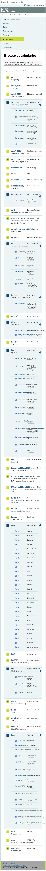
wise (13, 840)
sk (18, 643)
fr (18, 580)
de (18, 553)
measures (21, 379)
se (18, 634)
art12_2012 (16, 86)
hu (19, 585)
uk (18, 647)
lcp (12, 669)
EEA (12, 2)
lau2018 (14, 660)
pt (18, 625)
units (19, 451)
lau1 (13, 525)
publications (16, 718)
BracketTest (22, 745)
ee (18, 562)
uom (13, 832)
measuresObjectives (22, 400)
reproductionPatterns (22, 421)
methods (21, 131)
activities (21, 110)
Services (6, 43)
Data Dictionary (20, 14)
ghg (13, 322)
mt (19, 611)
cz (18, 549)
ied (12, 460)
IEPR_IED (15, 498)
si (18, 638)
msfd (13, 701)
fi (18, 576)
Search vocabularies (13, 71)
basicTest (21, 741)
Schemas (6, 35)
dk (18, 558)
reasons (20, 138)
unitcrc (20, 284)
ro (18, 629)
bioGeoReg (22, 358)
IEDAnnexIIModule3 (18, 476)
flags (19, 258)
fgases (14, 295)
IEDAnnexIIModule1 (18, 468)
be (18, 536)
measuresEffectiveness (22, 385)
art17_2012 (16, 151)
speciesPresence (22, 437)
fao (12, 244)
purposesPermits (22, 413)
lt (18, 598)
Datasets (6, 23)
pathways (21, 407)
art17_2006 (16, 102)
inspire (14, 509)
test (13, 735)
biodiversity (16, 168)
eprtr (13, 210)
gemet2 (14, 316)
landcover (15, 517)
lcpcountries (22, 677)
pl (18, 620)
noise (13, 710)
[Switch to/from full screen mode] (32, 5)
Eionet (12, 14)
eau (19, 756)
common (15, 180)
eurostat (15, 238)
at (18, 531)
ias (12, 350)
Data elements (8, 31)
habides (14, 342)
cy (18, 544)
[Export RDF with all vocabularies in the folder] (40, 105)
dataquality (16, 194)
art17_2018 (16, 159)
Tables (5, 27)
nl (18, 616)
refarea (20, 271)
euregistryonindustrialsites (18, 229)
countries (21, 125)
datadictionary (17, 186)
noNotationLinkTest (22, 775)
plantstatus (22, 684)
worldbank (16, 848)
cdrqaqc (21, 366)
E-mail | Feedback (9, 864)
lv (18, 607)
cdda (13, 174)
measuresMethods (22, 392)
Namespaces (7, 47)
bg (19, 540)
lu (18, 602)
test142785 (21, 786)
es (18, 571)
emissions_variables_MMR (22, 330)
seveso (14, 727)
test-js (20, 780)
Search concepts (30, 71)
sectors (20, 693)
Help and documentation (11, 19)
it (18, 594)
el (18, 567)
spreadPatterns (22, 445)
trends (20, 144)
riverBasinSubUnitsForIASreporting (22, 428)
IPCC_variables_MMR (22, 335)
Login (28, 5)
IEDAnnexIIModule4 (18, 487)
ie (18, 589)
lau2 (13, 654)
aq (12, 77)
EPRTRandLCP (18, 218)
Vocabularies (8, 39)
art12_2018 (16, 94)
